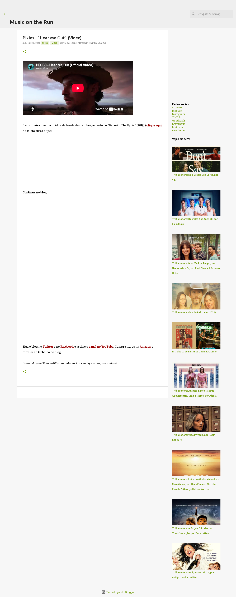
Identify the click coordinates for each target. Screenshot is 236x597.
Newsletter (178, 130)
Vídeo (55, 43)
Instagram (178, 114)
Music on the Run (31, 22)
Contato (177, 107)
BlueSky (177, 110)
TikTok (176, 117)
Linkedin (177, 127)
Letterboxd (178, 123)
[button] (25, 51)
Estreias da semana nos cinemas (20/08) (194, 351)
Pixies (45, 43)
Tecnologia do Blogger (120, 592)
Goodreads (178, 120)
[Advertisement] (72, 8)
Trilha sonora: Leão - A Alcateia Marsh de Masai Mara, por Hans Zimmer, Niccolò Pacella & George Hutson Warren (195, 484)
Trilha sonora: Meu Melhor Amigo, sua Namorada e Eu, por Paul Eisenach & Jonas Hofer (196, 268)
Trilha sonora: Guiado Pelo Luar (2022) (194, 312)
